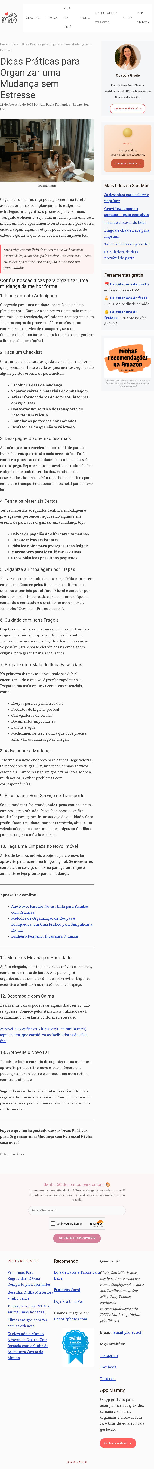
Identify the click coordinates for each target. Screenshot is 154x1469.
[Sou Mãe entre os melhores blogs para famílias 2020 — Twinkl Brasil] (77, 1347)
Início (4, 44)
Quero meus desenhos (77, 1238)
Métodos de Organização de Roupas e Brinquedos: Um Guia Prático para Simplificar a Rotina (51, 924)
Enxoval (52, 18)
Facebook (108, 1367)
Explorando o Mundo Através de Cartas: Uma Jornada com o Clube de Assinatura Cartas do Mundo (28, 1346)
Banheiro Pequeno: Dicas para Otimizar (45, 936)
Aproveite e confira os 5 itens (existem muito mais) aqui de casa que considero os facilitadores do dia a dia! (44, 1035)
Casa (14, 44)
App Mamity (143, 17)
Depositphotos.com (70, 1319)
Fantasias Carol (67, 1290)
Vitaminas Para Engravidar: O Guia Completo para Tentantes (29, 1278)
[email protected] (127, 1332)
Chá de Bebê (67, 18)
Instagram (109, 1355)
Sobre (127, 18)
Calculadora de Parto (106, 17)
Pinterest (108, 1379)
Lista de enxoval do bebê (125, 222)
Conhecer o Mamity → (128, 163)
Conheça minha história (128, 108)
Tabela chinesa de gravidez (127, 244)
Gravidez (33, 18)
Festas (85, 18)
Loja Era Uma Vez (69, 1301)
